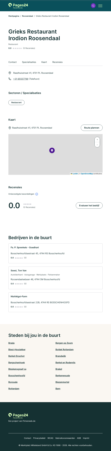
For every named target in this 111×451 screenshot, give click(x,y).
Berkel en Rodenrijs (65, 362)
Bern (58, 388)
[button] (93, 5)
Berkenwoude (63, 375)
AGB (79, 438)
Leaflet (75, 173)
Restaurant (16, 102)
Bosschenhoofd (16, 375)
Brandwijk (61, 356)
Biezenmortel (62, 382)
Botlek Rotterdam (65, 349)
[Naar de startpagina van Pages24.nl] (18, 5)
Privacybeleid (39, 438)
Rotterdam (13, 388)
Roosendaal (27, 16)
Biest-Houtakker (16, 349)
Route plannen (91, 127)
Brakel (59, 369)
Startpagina (13, 16)
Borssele (12, 382)
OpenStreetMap (87, 173)
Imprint (86, 438)
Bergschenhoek (16, 362)
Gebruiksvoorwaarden (65, 438)
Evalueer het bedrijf (89, 205)
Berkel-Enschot (16, 356)
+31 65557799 (20, 78)
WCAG (50, 438)
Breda (11, 343)
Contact (27, 438)
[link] (55, 253)
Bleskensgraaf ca (17, 369)
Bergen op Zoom (64, 343)
